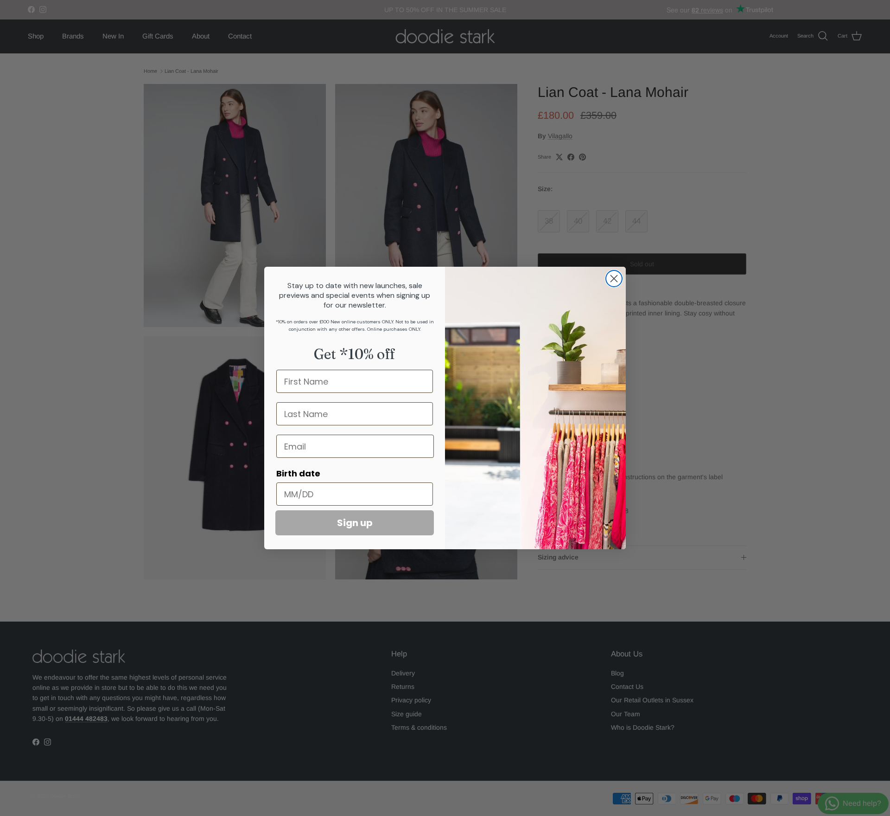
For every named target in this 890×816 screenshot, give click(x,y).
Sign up (355, 522)
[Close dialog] (614, 278)
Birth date (298, 473)
